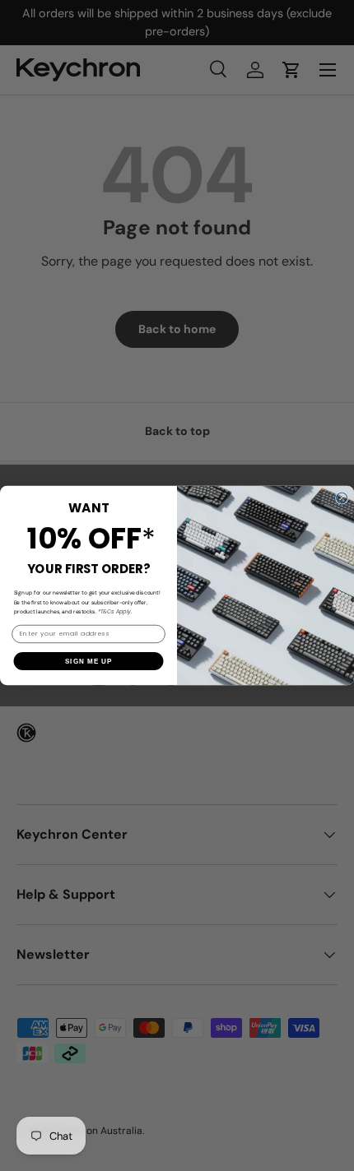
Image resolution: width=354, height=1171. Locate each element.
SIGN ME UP (88, 661)
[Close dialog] (342, 498)
